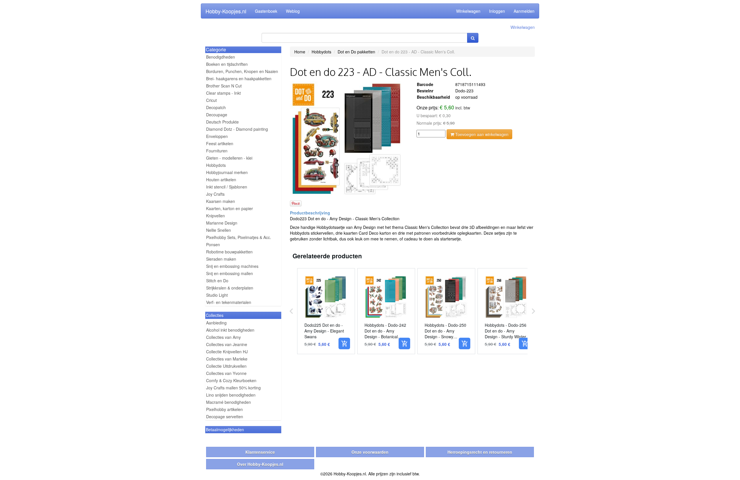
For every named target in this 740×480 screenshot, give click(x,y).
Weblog (293, 11)
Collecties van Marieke (226, 359)
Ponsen (213, 244)
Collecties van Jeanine (226, 344)
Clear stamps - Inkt (223, 93)
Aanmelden (524, 11)
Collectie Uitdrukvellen (226, 366)
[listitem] (326, 311)
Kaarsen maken (220, 201)
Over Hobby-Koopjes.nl (260, 464)
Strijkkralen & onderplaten (229, 288)
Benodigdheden (220, 57)
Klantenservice (260, 452)
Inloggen (497, 11)
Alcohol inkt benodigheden (230, 330)
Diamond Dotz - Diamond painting (237, 129)
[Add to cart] (344, 343)
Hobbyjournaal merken (227, 172)
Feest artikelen (219, 143)
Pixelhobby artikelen (224, 409)
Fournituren (216, 151)
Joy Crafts (215, 194)
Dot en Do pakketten (356, 52)
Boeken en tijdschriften (227, 64)
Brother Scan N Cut (224, 86)
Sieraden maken (221, 259)
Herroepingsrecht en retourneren (479, 452)
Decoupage (216, 114)
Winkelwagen (468, 11)
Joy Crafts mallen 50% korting (233, 388)
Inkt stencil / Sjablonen (226, 187)
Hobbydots (216, 165)
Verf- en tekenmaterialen (228, 302)
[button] (291, 311)
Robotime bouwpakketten (229, 252)
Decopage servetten (224, 416)
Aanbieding (216, 323)
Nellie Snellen (218, 230)
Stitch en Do (217, 280)
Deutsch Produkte (222, 122)
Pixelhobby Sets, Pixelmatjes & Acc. (238, 237)
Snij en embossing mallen (229, 273)
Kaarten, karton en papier (229, 208)
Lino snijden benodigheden (231, 395)
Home (299, 52)
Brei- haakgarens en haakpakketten (238, 78)
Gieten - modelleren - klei (229, 158)
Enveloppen (217, 136)
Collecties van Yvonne (226, 373)
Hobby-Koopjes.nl (226, 11)
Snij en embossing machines (232, 266)
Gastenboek (266, 11)
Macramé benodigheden (228, 402)
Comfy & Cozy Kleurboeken (231, 380)
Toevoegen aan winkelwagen (481, 134)
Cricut (211, 100)
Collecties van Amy (223, 337)
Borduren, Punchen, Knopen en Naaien (242, 71)
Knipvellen (215, 215)
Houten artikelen (221, 179)
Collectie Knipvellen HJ (227, 351)
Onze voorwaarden (370, 452)
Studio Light (217, 295)
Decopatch (216, 107)
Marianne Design (221, 223)
